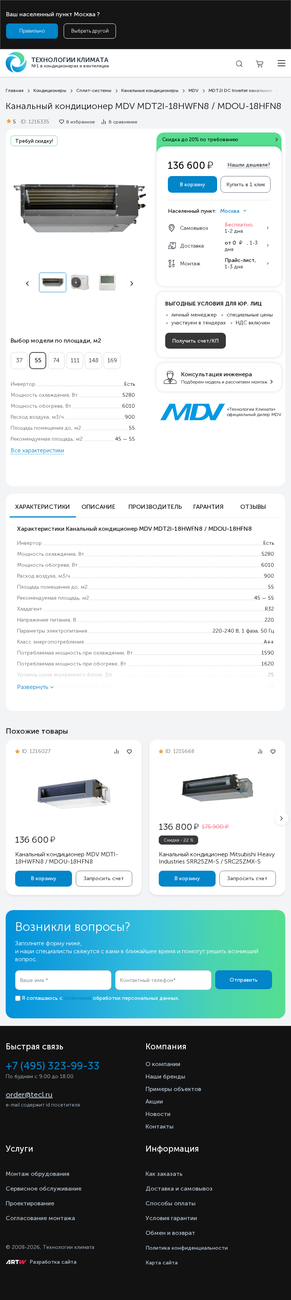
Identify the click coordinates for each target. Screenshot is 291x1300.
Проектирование (30, 1203)
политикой (77, 998)
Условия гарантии (171, 1218)
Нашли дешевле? (248, 165)
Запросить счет (104, 878)
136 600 (35, 839)
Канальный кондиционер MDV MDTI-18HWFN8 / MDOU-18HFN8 (66, 858)
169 (112, 360)
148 (94, 360)
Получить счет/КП (195, 341)
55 (37, 360)
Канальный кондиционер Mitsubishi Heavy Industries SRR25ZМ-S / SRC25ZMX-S (217, 858)
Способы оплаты (171, 1203)
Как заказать (164, 1173)
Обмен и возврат (170, 1232)
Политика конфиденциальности (187, 1248)
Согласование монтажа (40, 1218)
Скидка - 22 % (179, 840)
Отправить (244, 980)
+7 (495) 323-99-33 (53, 1066)
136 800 (179, 826)
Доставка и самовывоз (179, 1188)
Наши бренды (165, 1076)
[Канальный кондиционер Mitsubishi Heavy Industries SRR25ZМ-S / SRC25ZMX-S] (217, 812)
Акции (154, 1101)
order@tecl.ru (29, 1094)
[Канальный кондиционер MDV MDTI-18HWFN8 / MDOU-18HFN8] (74, 819)
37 (19, 360)
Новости (158, 1114)
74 (56, 360)
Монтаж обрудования (37, 1173)
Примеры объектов (173, 1089)
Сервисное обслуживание (43, 1188)
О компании (163, 1064)
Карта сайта (162, 1262)
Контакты (160, 1126)
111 (75, 360)
